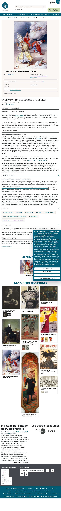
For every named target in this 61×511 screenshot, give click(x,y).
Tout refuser (47, 272)
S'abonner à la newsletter (54, 9)
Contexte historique (10, 108)
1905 (42, 81)
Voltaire (38, 138)
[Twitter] (52, 470)
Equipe (9, 491)
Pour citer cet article (9, 238)
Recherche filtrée (36, 14)
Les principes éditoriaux (21, 491)
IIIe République (33, 216)
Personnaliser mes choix (47, 275)
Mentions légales (7, 493)
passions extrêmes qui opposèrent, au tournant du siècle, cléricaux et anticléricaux (25, 188)
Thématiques (6, 14)
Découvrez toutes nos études (16, 18)
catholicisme (29, 212)
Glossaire (44, 488)
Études (7, 488)
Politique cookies (35, 496)
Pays (37, 488)
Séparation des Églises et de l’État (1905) (14, 216)
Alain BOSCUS (10, 104)
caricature (19, 212)
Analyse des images (9, 131)
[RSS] (47, 470)
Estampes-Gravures (15, 90)
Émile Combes (19, 116)
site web (34, 78)
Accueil (4, 18)
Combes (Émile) (49, 212)
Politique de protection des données (23, 493)
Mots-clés (16, 14)
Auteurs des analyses (18, 488)
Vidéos (46, 14)
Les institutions (48, 491)
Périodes (25, 14)
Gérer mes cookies (22, 496)
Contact (55, 493)
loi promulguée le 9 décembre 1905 (37, 160)
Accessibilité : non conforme (50, 496)
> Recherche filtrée (19, 9)
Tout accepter (47, 268)
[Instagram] (22, 474)
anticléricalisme (7, 212)
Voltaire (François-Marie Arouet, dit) (13, 220)
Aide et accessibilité (35, 491)
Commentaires (7, 247)
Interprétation (8, 175)
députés (38, 212)
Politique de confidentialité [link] (47, 278)
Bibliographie (6, 225)
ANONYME (11, 74)
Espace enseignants (9, 496)
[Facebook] (26, 474)
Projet (52, 488)
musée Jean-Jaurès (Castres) (38, 76)
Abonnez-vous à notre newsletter (33, 470)
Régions (30, 488)
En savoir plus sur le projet (20, 462)
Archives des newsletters (42, 493)
